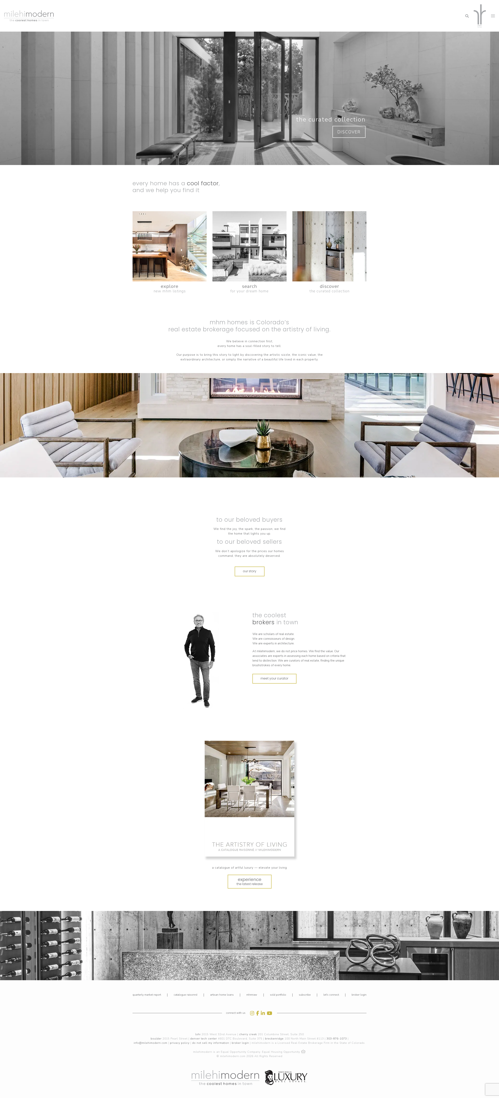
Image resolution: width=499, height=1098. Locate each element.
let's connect (331, 995)
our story (249, 571)
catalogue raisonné (185, 995)
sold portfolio (278, 995)
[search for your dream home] (249, 246)
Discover (349, 132)
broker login (359, 995)
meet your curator (274, 678)
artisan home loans (222, 995)
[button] (436, 5)
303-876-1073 (336, 1038)
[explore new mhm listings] (170, 246)
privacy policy (179, 1043)
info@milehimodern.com (150, 1043)
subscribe (305, 995)
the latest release (249, 881)
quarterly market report (147, 995)
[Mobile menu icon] (493, 16)
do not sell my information (210, 1043)
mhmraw (251, 995)
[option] (200, 660)
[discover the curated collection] (329, 246)
